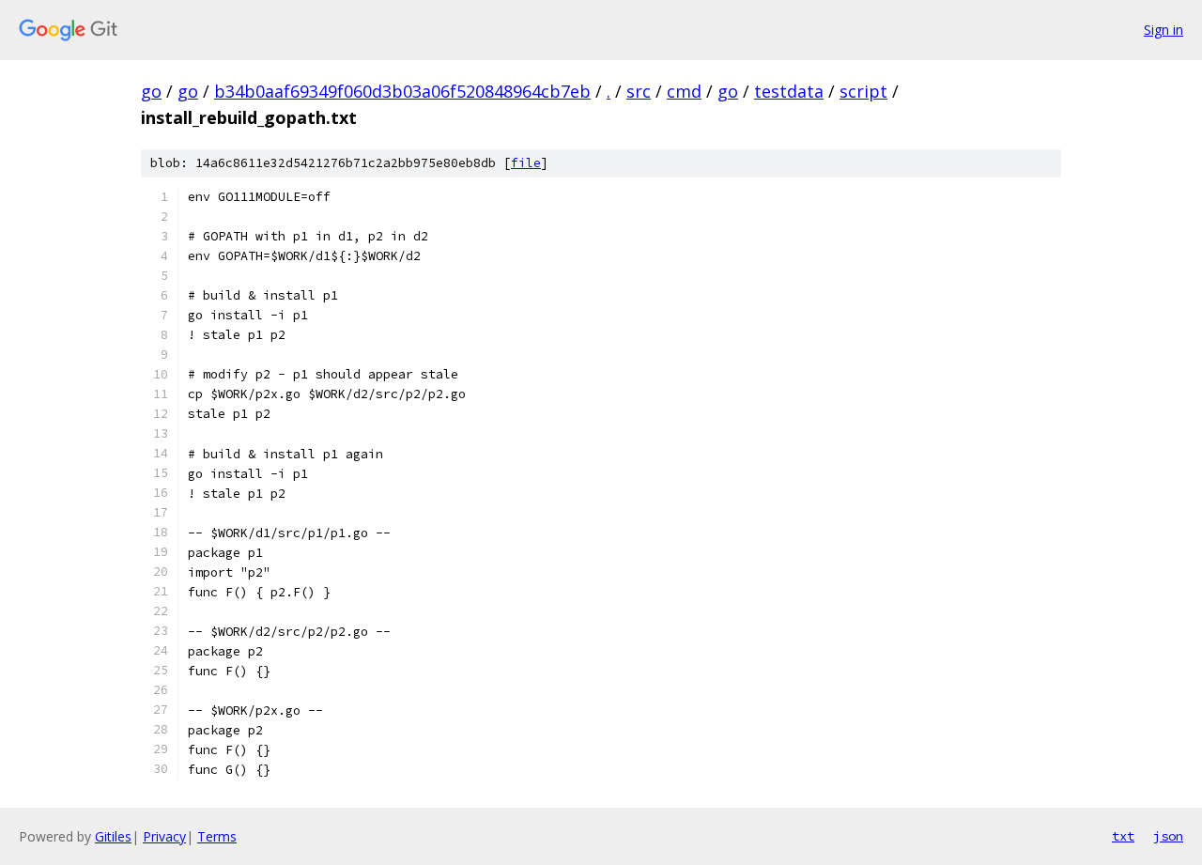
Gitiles (113, 836)
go (151, 91)
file (526, 163)
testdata (789, 91)
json (1168, 835)
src (638, 91)
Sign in (1163, 30)
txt (1123, 835)
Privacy (164, 836)
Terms (217, 836)
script (863, 91)
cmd (684, 91)
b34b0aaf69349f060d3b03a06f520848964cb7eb (402, 91)
